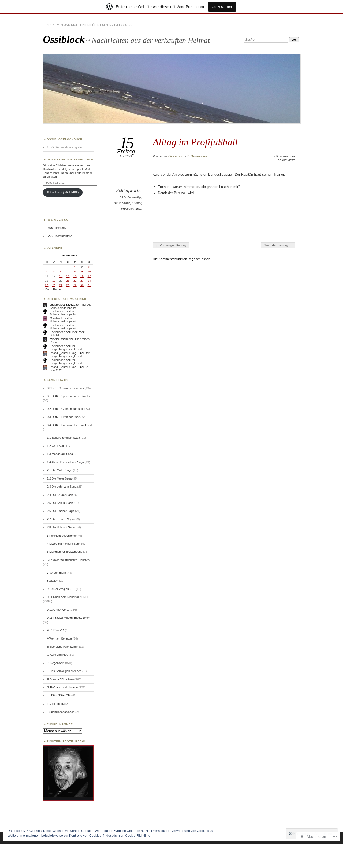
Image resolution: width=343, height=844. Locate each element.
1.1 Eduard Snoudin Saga (63, 437)
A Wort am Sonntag (59, 638)
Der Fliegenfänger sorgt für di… (67, 347)
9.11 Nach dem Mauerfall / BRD (67, 597)
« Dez (47, 289)
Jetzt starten (222, 7)
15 (75, 276)
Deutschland (122, 203)
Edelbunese (57, 311)
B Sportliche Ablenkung (62, 646)
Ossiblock (64, 39)
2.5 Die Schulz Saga (60, 502)
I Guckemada (56, 703)
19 (53, 280)
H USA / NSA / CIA (58, 695)
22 (75, 280)
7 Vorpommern (56, 572)
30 (82, 285)
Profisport (127, 208)
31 (89, 285)
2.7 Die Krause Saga (60, 519)
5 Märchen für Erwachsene (64, 551)
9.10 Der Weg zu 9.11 (61, 589)
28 (67, 285)
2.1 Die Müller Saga (59, 470)
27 (60, 285)
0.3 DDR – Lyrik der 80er (63, 416)
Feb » (57, 289)
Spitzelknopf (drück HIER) (63, 192)
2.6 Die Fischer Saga (60, 511)
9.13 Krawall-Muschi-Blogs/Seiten (68, 617)
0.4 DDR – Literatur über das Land (69, 425)
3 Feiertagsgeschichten (62, 535)
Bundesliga (134, 197)
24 (89, 280)
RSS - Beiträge (56, 227)
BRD (123, 197)
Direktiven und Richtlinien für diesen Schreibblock (89, 25)
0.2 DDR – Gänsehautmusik (65, 408)
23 (82, 280)
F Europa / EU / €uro (60, 679)
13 (60, 276)
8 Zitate (52, 580)
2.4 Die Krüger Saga (60, 494)
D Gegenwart (197, 156)
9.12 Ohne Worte (58, 609)
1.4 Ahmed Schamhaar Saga (65, 462)
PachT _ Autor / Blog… (64, 353)
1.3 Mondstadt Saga (60, 453)
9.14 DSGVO (55, 630)
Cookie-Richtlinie (137, 836)
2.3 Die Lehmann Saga (61, 486)
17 (89, 276)
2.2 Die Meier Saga (59, 478)
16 (82, 276)
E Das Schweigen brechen (64, 671)
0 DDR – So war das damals (65, 388)
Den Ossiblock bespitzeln (70, 159)
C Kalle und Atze (57, 654)
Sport (138, 208)
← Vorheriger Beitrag (171, 245)
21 (67, 280)
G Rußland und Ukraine (62, 687)
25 (46, 285)
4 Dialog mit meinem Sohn (63, 543)
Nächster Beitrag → (278, 245)
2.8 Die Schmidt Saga (61, 527)
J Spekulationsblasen (60, 711)
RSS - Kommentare (59, 236)
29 (75, 285)
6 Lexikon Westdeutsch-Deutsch (68, 560)
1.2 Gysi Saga (56, 445)
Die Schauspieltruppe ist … (70, 306)
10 (89, 271)
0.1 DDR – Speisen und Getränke (69, 396)
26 (53, 285)
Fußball (136, 203)
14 (67, 276)
